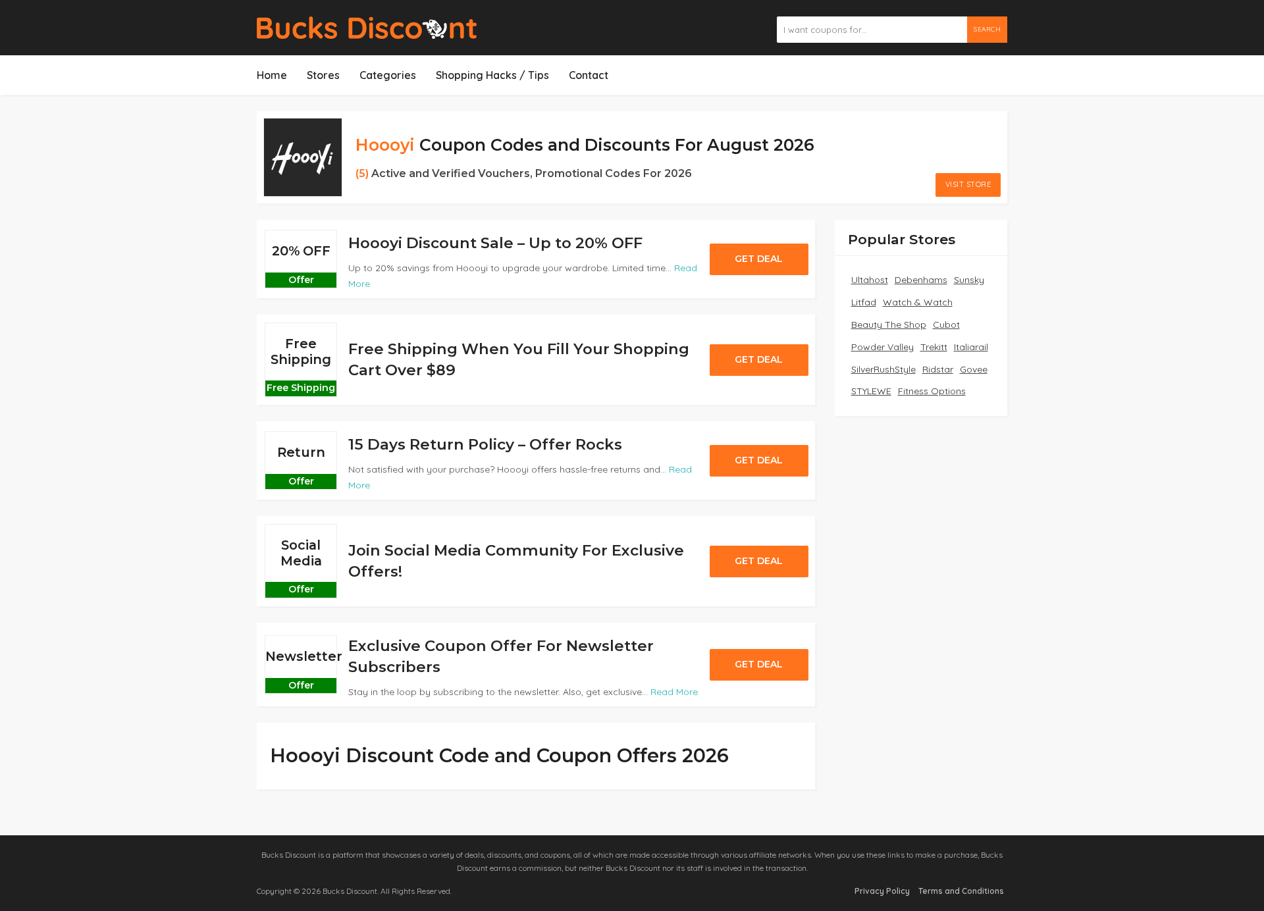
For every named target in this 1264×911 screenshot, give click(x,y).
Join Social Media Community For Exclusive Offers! (516, 561)
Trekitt (933, 347)
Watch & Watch (918, 302)
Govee (974, 369)
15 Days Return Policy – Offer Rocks (485, 444)
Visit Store (968, 184)
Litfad (863, 302)
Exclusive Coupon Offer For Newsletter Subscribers (501, 656)
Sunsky (969, 280)
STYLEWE (871, 391)
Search (987, 29)
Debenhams (921, 280)
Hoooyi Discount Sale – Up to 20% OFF (495, 243)
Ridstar (937, 369)
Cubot (946, 324)
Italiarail (971, 347)
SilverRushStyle (883, 369)
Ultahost (869, 280)
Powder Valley (882, 347)
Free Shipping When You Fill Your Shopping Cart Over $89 (518, 359)
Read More (674, 692)
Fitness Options (932, 391)
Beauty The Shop (888, 324)
